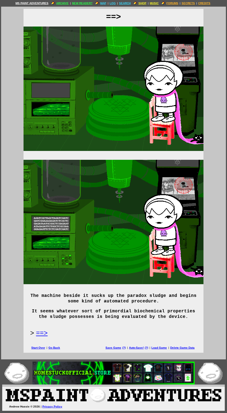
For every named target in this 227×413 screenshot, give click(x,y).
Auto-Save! (136, 347)
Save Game (113, 347)
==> (42, 332)
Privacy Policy (52, 406)
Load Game (159, 347)
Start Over (38, 347)
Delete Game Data (182, 347)
